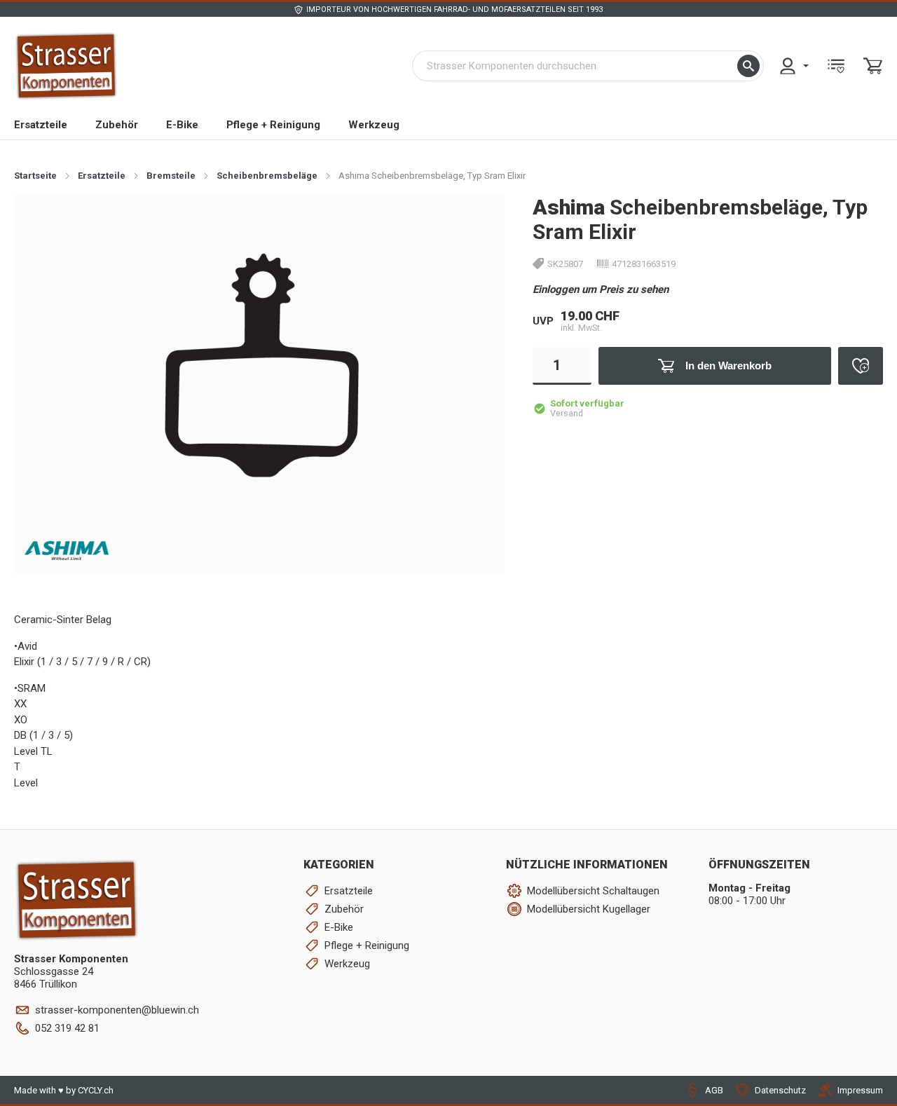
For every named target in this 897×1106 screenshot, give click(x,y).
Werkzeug (373, 124)
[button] (748, 66)
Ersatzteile (40, 124)
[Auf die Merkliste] (860, 366)
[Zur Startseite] (66, 66)
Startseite (35, 175)
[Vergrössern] (471, 227)
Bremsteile (171, 175)
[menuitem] (793, 66)
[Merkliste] (836, 66)
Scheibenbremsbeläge (267, 175)
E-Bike (182, 124)
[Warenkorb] (873, 66)
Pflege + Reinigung (273, 124)
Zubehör (116, 124)
